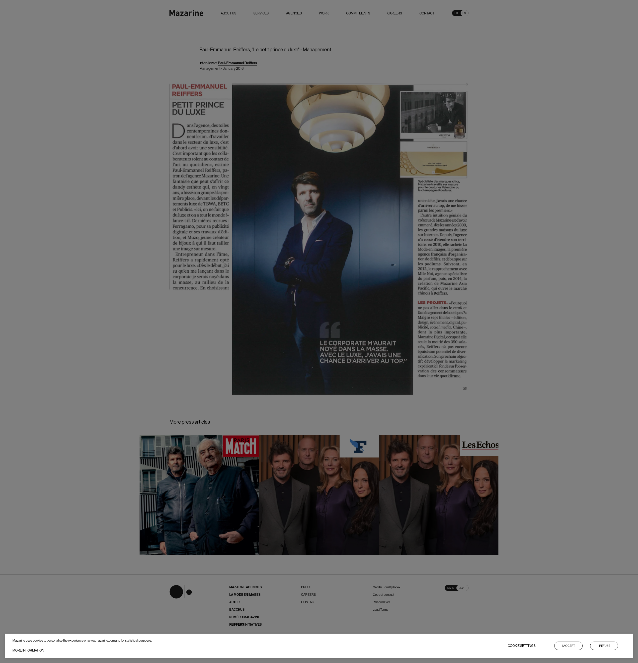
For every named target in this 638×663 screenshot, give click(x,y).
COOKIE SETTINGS (522, 646)
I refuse (604, 646)
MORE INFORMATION (28, 650)
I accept (568, 646)
